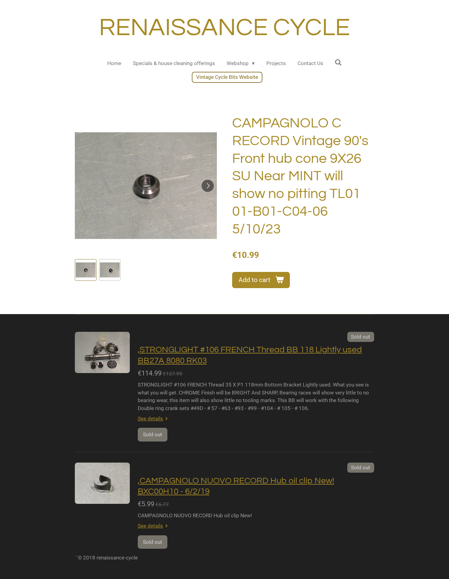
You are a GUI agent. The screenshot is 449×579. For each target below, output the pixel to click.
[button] (86, 270)
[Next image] (208, 186)
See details (150, 419)
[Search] (338, 62)
